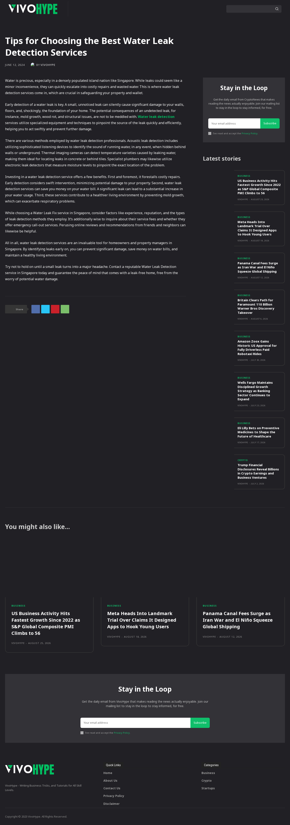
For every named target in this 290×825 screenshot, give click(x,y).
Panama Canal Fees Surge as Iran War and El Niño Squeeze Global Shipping (258, 267)
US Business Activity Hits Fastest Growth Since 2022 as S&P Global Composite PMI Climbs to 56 (259, 186)
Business (244, 176)
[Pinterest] (55, 309)
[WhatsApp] (65, 309)
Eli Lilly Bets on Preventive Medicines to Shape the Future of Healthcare (258, 432)
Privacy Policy (250, 133)
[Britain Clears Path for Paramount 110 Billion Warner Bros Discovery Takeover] (218, 302)
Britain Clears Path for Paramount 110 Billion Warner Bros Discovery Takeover (256, 306)
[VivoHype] (33, 65)
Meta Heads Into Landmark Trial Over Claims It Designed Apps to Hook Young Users (257, 228)
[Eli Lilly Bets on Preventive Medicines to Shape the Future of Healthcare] (218, 429)
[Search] (277, 9)
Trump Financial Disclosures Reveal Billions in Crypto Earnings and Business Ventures (258, 471)
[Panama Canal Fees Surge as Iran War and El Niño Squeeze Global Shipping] (218, 265)
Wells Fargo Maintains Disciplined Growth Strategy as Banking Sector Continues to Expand (255, 390)
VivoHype (48, 65)
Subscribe (269, 123)
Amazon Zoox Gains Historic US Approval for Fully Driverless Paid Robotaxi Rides (257, 347)
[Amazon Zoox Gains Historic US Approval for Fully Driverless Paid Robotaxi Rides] (218, 343)
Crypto (243, 460)
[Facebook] (35, 309)
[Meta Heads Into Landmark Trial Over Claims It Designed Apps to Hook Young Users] (218, 223)
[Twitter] (45, 309)
